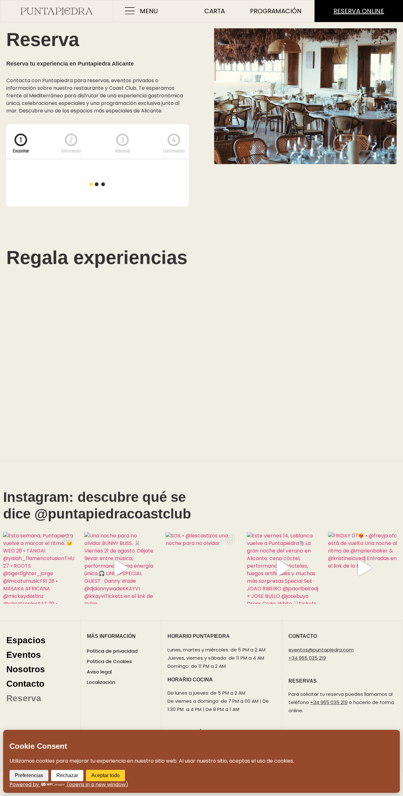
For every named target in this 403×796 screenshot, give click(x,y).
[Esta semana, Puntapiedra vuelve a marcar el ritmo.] (39, 568)
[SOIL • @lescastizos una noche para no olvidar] (201, 568)
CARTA (214, 11)
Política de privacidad (112, 651)
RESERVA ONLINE (358, 11)
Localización (101, 682)
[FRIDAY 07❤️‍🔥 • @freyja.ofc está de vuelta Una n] (364, 568)
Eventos (23, 655)
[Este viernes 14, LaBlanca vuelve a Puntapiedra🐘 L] (283, 568)
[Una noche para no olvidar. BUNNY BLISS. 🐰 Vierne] (120, 568)
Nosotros (25, 669)
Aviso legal (99, 671)
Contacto (25, 684)
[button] (129, 11)
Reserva (23, 698)
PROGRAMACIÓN (276, 11)
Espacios (26, 640)
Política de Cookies (109, 661)
